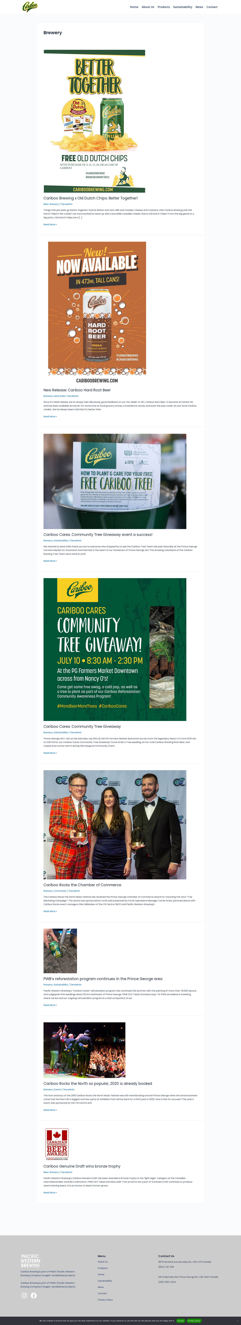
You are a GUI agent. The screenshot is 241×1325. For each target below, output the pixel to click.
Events (57, 1089)
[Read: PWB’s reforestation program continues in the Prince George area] (60, 950)
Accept (181, 1321)
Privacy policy (194, 1321)
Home (134, 7)
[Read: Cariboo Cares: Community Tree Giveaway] (115, 649)
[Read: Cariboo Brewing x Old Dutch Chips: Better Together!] (94, 121)
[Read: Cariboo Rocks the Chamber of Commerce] (115, 824)
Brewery (54, 204)
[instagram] (24, 1296)
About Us (148, 7)
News (199, 7)
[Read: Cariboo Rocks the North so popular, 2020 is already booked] (84, 1050)
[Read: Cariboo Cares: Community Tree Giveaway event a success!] (115, 481)
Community (60, 890)
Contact (212, 7)
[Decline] (237, 1320)
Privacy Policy (105, 1299)
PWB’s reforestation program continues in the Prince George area (103, 978)
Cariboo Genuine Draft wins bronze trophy (82, 1166)
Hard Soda (59, 396)
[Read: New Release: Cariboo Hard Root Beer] (97, 313)
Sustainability (182, 7)
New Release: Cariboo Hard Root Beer (77, 390)
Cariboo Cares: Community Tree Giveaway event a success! (98, 534)
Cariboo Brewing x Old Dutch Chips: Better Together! (91, 198)
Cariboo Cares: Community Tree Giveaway (82, 726)
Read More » (50, 224)
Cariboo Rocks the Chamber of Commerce (82, 884)
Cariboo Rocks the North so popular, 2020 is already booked (98, 1083)
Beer (46, 204)
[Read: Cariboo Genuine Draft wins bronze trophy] (57, 1143)
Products (164, 7)
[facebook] (34, 1296)
